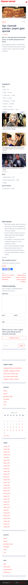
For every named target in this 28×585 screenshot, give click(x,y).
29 (19, 430)
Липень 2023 (6, 496)
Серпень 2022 (6, 521)
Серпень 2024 (6, 485)
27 (13, 430)
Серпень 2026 (6, 446)
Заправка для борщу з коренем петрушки (12, 368)
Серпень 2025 (6, 466)
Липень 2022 (6, 524)
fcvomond (5, 34)
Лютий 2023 (6, 510)
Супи (4, 405)
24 (4, 430)
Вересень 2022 (6, 518)
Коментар (5, 294)
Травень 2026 (6, 452)
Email (16, 315)
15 (19, 424)
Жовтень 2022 (6, 516)
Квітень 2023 (6, 504)
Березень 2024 (6, 488)
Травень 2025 (6, 474)
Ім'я (3, 315)
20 (13, 427)
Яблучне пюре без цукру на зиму (10, 373)
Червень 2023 (6, 499)
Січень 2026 (6, 457)
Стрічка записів (6, 567)
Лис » (8, 436)
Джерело (4, 266)
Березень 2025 (6, 480)
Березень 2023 (6, 507)
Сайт (3, 322)
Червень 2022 (6, 527)
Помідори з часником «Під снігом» (11, 379)
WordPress (12, 582)
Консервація (6, 399)
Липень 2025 (6, 468)
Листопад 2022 (6, 513)
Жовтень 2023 (6, 491)
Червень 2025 (6, 471)
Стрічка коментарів (7, 569)
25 (7, 430)
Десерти (5, 393)
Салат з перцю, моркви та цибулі (10, 376)
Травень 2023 (6, 502)
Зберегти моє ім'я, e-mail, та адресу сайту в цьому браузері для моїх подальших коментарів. (12, 332)
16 (22, 424)
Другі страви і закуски (8, 396)
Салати (4, 402)
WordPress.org (6, 572)
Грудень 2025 (6, 460)
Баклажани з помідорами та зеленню (11, 371)
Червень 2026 (6, 449)
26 (10, 430)
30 (22, 430)
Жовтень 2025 (6, 463)
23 (22, 427)
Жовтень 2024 (6, 482)
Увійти (4, 564)
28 (16, 430)
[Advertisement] (14, 67)
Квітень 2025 (6, 477)
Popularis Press (22, 582)
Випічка (4, 22)
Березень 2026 (6, 455)
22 (19, 427)
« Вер (4, 436)
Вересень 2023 (6, 493)
